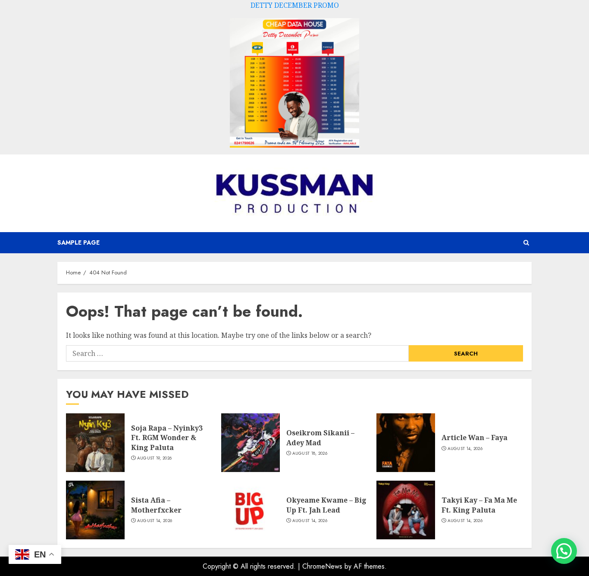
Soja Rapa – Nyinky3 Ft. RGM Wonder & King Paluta (167, 437)
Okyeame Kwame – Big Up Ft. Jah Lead (326, 504)
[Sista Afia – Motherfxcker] (95, 510)
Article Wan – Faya (475, 437)
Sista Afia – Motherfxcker (156, 504)
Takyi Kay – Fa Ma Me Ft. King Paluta (479, 504)
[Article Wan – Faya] (405, 442)
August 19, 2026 (154, 458)
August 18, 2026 (310, 453)
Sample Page (78, 242)
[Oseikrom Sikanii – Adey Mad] (250, 442)
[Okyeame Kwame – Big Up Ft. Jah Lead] (250, 510)
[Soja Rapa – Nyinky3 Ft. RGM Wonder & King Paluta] (95, 442)
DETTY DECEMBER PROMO (295, 5)
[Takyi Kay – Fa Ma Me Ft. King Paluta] (405, 510)
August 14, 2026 (465, 449)
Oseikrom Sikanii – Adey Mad (320, 437)
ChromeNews (322, 566)
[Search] (526, 242)
